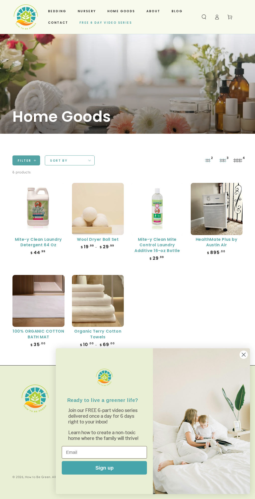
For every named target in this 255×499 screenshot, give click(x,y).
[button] (203, 16)
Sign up (104, 468)
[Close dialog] (243, 354)
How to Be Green (38, 477)
